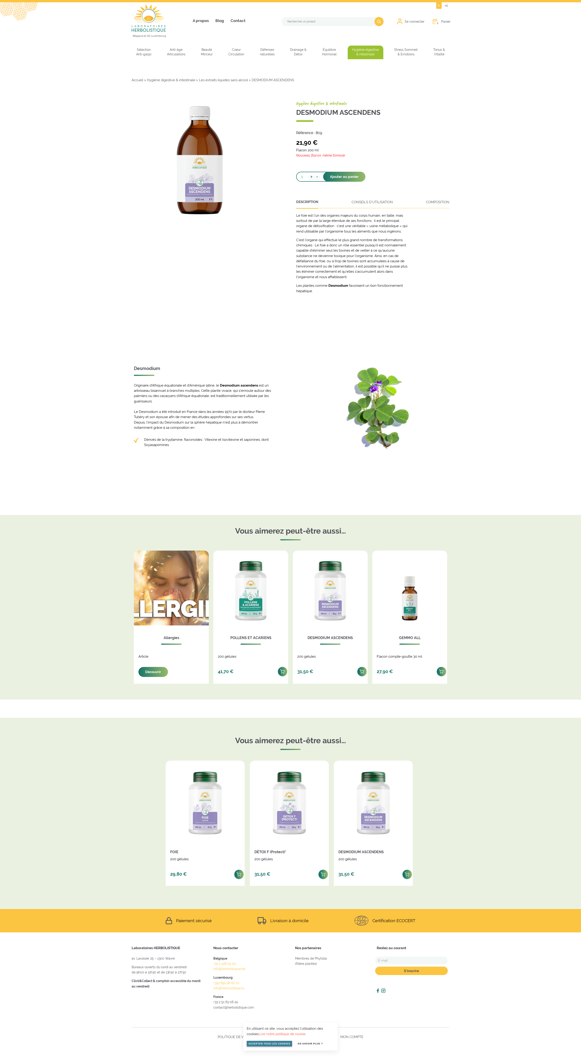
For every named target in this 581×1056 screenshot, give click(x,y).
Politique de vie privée (238, 1037)
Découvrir (153, 672)
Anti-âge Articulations (176, 52)
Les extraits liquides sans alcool (223, 80)
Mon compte (351, 1037)
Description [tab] (307, 202)
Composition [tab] (437, 202)
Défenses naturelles (267, 52)
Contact (238, 21)
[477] (441, 670)
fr (439, 5)
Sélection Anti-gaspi (143, 52)
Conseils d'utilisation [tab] (372, 202)
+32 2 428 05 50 (224, 963)
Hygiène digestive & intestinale (365, 52)
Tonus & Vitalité (439, 52)
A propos (201, 21)
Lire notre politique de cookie (282, 1034)
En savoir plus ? (310, 1043)
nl (446, 5)
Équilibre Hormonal (329, 52)
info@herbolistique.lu (228, 988)
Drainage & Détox (298, 52)
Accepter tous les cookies (269, 1043)
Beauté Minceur (207, 52)
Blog (219, 21)
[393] (323, 873)
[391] (362, 670)
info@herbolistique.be (229, 969)
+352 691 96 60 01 (226, 983)
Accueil (137, 80)
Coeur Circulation (236, 52)
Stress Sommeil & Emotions (406, 52)
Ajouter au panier (344, 177)
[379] (239, 873)
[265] (282, 670)
